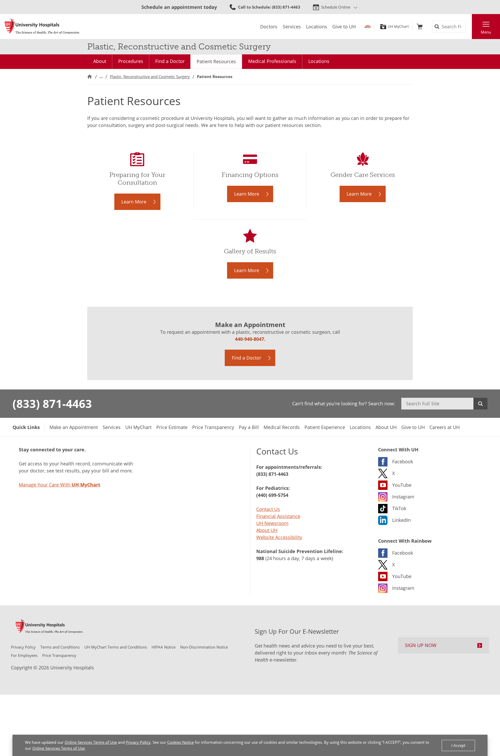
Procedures (130, 61)
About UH (266, 530)
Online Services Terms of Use (91, 742)
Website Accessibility (279, 537)
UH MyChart (398, 26)
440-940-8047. (250, 339)
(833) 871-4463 (52, 403)
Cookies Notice (180, 742)
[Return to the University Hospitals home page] (42, 26)
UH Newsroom (272, 523)
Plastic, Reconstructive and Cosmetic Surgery (150, 76)
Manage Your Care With (59, 485)
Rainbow (367, 26)
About (99, 61)
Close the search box (469, 26)
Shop (419, 26)
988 (260, 558)
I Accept (458, 745)
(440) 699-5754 (272, 495)
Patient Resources (216, 61)
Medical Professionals (272, 61)
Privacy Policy (138, 742)
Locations (318, 61)
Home (89, 77)
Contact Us (268, 509)
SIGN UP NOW (420, 645)
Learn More (133, 201)
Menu (486, 32)
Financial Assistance (278, 516)
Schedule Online (335, 7)
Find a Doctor (170, 61)
